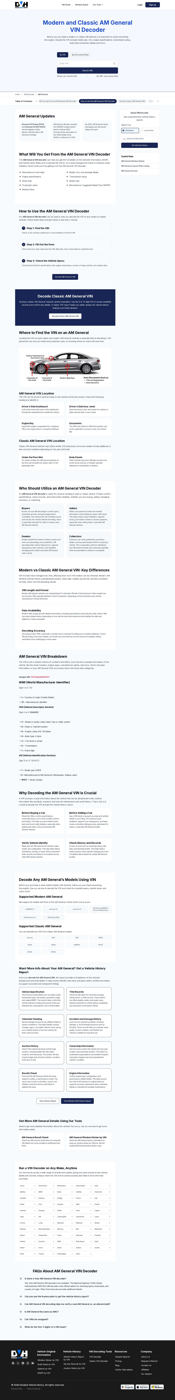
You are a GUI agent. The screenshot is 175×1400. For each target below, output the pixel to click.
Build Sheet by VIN (46, 1364)
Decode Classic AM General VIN (132, 101)
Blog (117, 1365)
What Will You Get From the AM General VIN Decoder (55, 101)
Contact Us (146, 1365)
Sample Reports (122, 1357)
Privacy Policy (16, 1389)
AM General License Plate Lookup (135, 166)
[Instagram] (27, 1363)
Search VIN (87, 70)
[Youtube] (32, 1363)
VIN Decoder (29, 94)
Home (17, 94)
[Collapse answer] (20, 1278)
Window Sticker (81, 5)
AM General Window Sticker (132, 161)
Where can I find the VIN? (67, 76)
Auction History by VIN (74, 1368)
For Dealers (146, 1374)
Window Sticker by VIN (48, 1360)
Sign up (152, 5)
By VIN (62, 55)
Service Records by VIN (74, 1364)
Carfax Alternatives (124, 1369)
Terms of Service (33, 1389)
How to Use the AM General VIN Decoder (98, 101)
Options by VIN (44, 1368)
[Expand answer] (21, 1296)
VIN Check (66, 5)
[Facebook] (13, 1363)
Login (139, 5)
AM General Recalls (129, 171)
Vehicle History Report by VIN (74, 1358)
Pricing (118, 1361)
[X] (18, 1363)
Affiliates (145, 1369)
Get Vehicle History (140, 145)
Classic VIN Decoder (98, 1361)
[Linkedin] (23, 1363)
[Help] (114, 63)
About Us (145, 1357)
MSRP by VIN (44, 1373)
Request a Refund (149, 1361)
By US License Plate (80, 55)
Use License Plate (111, 76)
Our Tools (97, 5)
